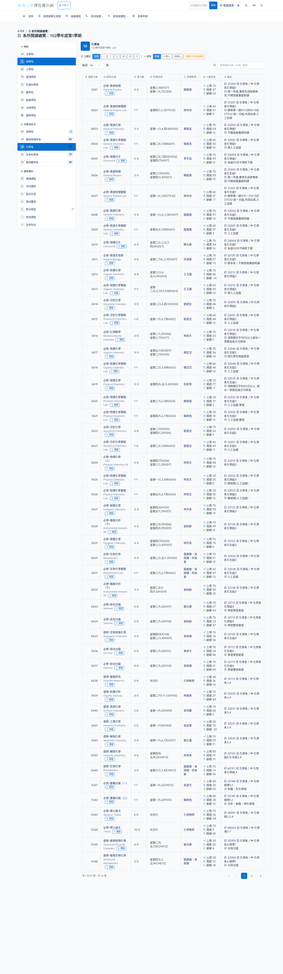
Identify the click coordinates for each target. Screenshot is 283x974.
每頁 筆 (95, 65)
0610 (94, 244)
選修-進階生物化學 (114, 855)
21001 (231, 102)
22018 (231, 330)
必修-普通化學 (112, 124)
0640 (94, 710)
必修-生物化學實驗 (114, 568)
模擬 (111, 93)
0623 (94, 445)
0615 (94, 319)
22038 (232, 569)
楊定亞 (188, 352)
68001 (232, 812)
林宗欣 (188, 110)
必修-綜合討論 (112, 604)
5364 (94, 829)
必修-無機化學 (112, 505)
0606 (94, 175)
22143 (231, 753)
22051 (231, 315)
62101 (231, 768)
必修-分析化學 (112, 300)
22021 (231, 723)
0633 (94, 606)
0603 (94, 128)
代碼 (157, 56)
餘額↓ (177, 56)
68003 (232, 827)
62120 (231, 255)
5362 (94, 799)
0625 (94, 479)
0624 (94, 462)
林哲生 (188, 335)
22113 (231, 678)
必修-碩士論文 (112, 810)
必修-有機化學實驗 (114, 285)
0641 (94, 725)
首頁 (21, 31)
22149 (231, 796)
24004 (232, 154)
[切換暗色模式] (261, 5)
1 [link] (244, 875)
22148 (231, 781)
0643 (94, 755)
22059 (232, 840)
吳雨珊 (188, 636)
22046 (232, 348)
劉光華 (188, 606)
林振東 (188, 695)
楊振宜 (188, 128)
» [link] (260, 875)
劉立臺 (188, 740)
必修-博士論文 (112, 827)
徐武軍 (188, 725)
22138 (231, 524)
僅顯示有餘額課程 (194, 56)
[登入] (238, 5)
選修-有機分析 (112, 691)
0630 (94, 557)
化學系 (244, 83)
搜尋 (213, 5)
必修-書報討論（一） (116, 783)
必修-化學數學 (112, 331)
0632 (94, 589)
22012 (231, 272)
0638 (94, 680)
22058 (232, 857)
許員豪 (188, 259)
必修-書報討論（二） (116, 797)
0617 (95, 352)
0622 (94, 430)
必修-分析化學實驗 (114, 315)
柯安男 (188, 384)
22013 (231, 285)
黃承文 (188, 650)
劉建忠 (188, 304)
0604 (94, 143)
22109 (231, 634)
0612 (95, 274)
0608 (94, 214)
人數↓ (166, 56)
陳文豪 (188, 244)
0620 (94, 401)
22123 (231, 507)
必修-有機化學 (112, 270)
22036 (232, 556)
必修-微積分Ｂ (112, 156)
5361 (94, 785)
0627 (94, 509)
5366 (94, 861)
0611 (95, 259)
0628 (94, 526)
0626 (94, 494)
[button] (94, 16)
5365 (94, 844)
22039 (232, 378)
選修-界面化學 (112, 706)
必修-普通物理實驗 (114, 106)
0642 (94, 740)
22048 (232, 363)
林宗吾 (188, 509)
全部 (96, 56)
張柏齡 (188, 526)
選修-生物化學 (112, 766)
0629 (94, 542)
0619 (95, 384)
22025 (232, 693)
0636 (94, 650)
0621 (95, 415)
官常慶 (188, 710)
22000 (232, 124)
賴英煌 (188, 401)
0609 (94, 229)
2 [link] (251, 875)
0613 (94, 289)
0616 (95, 335)
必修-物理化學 (112, 380)
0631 (94, 572)
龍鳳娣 (188, 214)
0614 (94, 304)
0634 (94, 621)
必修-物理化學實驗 (114, 397)
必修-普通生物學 (113, 255)
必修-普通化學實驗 (114, 139)
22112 (231, 602)
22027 (231, 708)
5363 (94, 814)
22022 (231, 397)
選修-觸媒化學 (112, 751)
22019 (231, 460)
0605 (94, 158)
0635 (94, 636)
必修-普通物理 (112, 85)
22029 (231, 738)
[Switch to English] (246, 5)
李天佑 (188, 158)
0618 (94, 367)
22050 (232, 302)
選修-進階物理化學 (114, 840)
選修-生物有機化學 (114, 632)
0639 (94, 695)
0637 (94, 665)
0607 (94, 195)
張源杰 (188, 785)
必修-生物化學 (112, 554)
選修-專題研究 (112, 676)
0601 (94, 89)
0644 (94, 770)
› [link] (258, 97)
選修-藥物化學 (112, 736)
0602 (94, 110)
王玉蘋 (188, 274)
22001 (231, 139)
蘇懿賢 (188, 89)
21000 (232, 83)
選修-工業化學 (112, 721)
